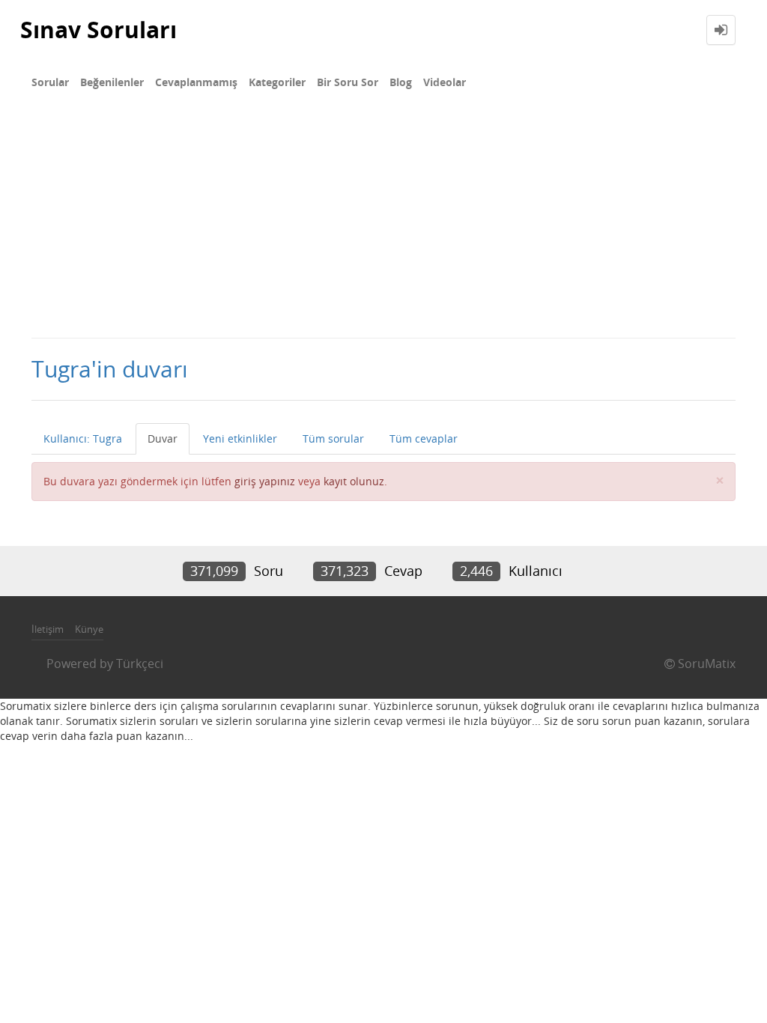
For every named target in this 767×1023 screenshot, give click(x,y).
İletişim (47, 629)
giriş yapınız (264, 481)
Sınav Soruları (98, 29)
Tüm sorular (333, 438)
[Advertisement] (383, 225)
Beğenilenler (112, 82)
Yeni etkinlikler (240, 438)
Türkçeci (139, 663)
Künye (89, 629)
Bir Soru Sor (347, 82)
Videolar (444, 82)
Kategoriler (277, 82)
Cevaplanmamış (196, 82)
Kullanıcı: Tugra (82, 438)
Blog (400, 82)
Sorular (50, 82)
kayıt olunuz (354, 481)
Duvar (163, 438)
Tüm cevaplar (423, 438)
